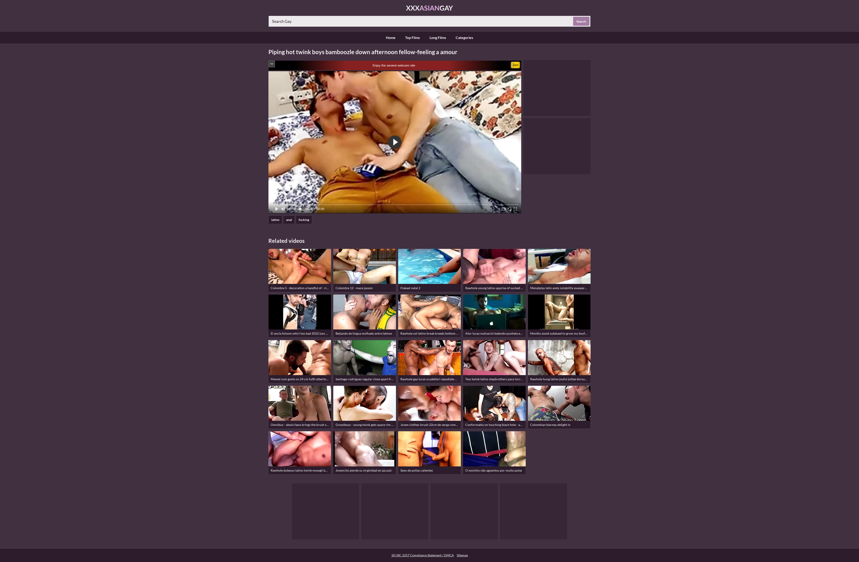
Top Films (412, 37)
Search (581, 21)
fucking (304, 220)
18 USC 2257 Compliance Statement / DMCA (422, 555)
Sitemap (462, 555)
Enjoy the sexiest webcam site (394, 65)
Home (390, 37)
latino (275, 220)
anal (289, 220)
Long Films (438, 37)
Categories (464, 37)
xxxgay (429, 7)
